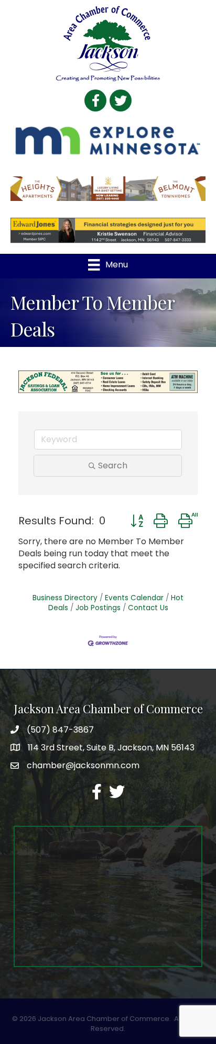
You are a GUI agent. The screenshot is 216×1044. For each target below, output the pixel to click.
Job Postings (98, 608)
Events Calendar (134, 598)
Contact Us (148, 608)
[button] (136, 521)
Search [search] (112, 465)
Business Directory (65, 598)
